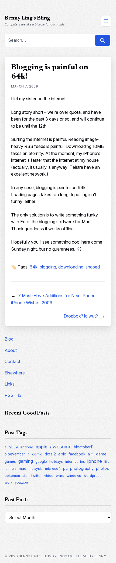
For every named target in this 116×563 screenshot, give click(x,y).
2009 (13, 447)
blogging (48, 267)
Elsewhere (15, 373)
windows (74, 476)
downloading (70, 267)
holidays (56, 462)
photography (82, 468)
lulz (13, 468)
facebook (77, 454)
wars (60, 475)
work (8, 482)
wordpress (92, 475)
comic (37, 454)
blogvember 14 (17, 454)
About (11, 350)
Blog (9, 339)
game (101, 454)
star (25, 475)
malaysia (36, 469)
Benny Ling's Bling (27, 18)
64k (33, 267)
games (10, 461)
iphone (94, 461)
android (26, 447)
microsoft (53, 469)
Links (10, 384)
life (107, 461)
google (41, 461)
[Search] (102, 40)
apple (41, 446)
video (48, 476)
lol (6, 469)
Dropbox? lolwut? (81, 316)
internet (71, 462)
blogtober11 (83, 447)
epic (62, 454)
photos (102, 468)
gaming (25, 461)
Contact (12, 361)
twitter (36, 475)
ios (82, 461)
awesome (60, 446)
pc (65, 468)
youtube (21, 482)
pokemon (12, 476)
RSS (9, 395)
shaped (93, 267)
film (91, 454)
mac (22, 468)
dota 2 (50, 454)
